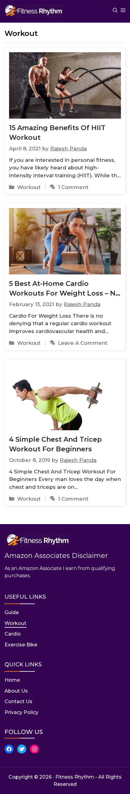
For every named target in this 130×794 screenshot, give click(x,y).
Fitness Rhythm (74, 777)
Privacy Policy (21, 712)
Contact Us (18, 701)
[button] (112, 11)
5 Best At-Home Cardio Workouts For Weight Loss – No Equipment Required (64, 293)
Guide (12, 612)
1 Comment (73, 187)
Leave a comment (82, 343)
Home (12, 680)
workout (29, 187)
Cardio (13, 634)
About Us (16, 691)
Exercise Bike (21, 645)
